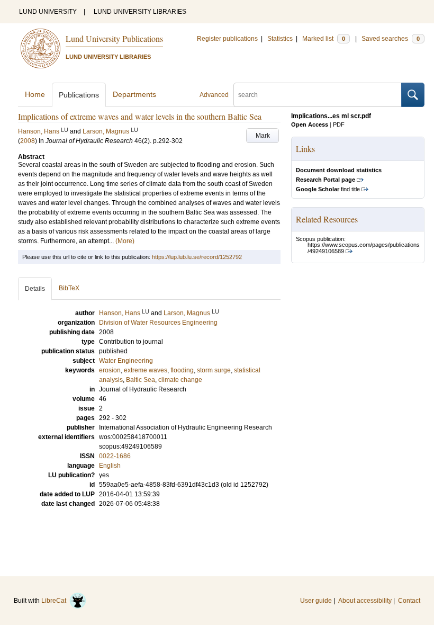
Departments (134, 94)
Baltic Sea (140, 379)
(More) (124, 241)
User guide (316, 600)
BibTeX (69, 288)
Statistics (280, 38)
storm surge (214, 370)
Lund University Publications (114, 38)
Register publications (227, 38)
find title (328, 189)
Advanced (214, 95)
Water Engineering (126, 360)
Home (35, 94)
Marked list (323, 38)
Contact (409, 600)
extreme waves (145, 370)
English (110, 465)
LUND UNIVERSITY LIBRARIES (140, 11)
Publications (79, 95)
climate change (180, 379)
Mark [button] (263, 135)
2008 (27, 141)
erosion (110, 370)
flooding (182, 370)
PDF (339, 124)
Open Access (309, 124)
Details (35, 288)
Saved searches (390, 38)
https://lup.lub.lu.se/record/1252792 (197, 257)
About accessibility (365, 600)
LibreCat (55, 600)
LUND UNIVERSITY (48, 11)
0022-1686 (115, 456)
